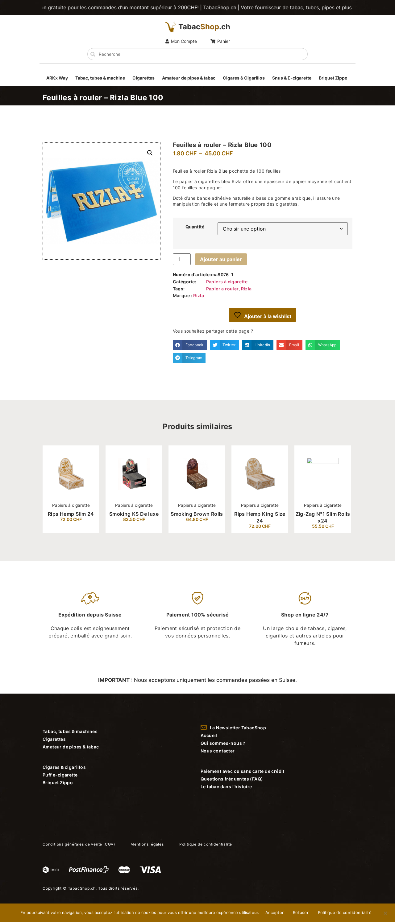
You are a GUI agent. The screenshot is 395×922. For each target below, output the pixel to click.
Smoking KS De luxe (134, 514)
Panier (223, 41)
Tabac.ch (204, 26)
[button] (150, 152)
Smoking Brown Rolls (197, 514)
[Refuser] (385, 912)
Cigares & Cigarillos (244, 77)
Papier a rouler (222, 288)
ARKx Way (57, 77)
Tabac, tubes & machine (100, 77)
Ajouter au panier (221, 259)
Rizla (246, 288)
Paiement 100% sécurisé (197, 615)
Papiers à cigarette (227, 281)
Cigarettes (143, 77)
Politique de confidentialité (345, 912)
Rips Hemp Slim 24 (71, 514)
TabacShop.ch (82, 888)
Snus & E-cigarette (291, 77)
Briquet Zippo (333, 77)
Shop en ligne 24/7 (305, 615)
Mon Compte (184, 41)
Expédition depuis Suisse (90, 615)
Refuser (301, 912)
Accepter (274, 912)
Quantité (195, 227)
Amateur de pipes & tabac (188, 77)
